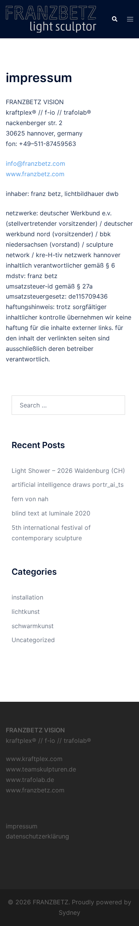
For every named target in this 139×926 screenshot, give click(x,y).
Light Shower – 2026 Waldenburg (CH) (68, 470)
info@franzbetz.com (35, 163)
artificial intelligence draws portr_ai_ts (68, 484)
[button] (114, 19)
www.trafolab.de (30, 779)
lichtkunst (26, 611)
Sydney (69, 912)
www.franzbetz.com (35, 174)
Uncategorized (33, 640)
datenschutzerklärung (37, 836)
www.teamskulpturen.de (41, 769)
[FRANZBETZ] (51, 18)
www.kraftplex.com (34, 759)
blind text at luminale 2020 (51, 513)
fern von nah (30, 499)
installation (27, 597)
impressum (21, 826)
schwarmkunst (33, 626)
